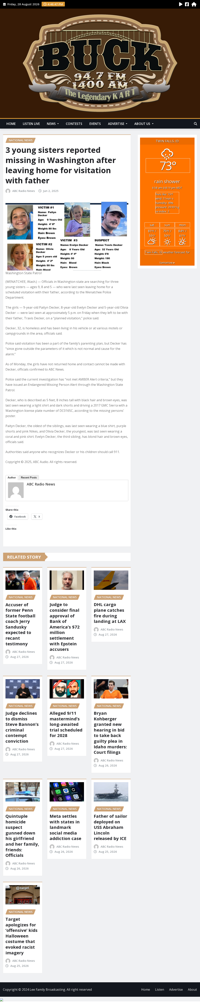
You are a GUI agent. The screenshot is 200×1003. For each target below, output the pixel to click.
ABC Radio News (23, 191)
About (192, 989)
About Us (142, 124)
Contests (74, 124)
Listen (159, 989)
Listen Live (31, 124)
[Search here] (195, 124)
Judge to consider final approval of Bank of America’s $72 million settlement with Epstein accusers (65, 626)
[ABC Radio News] (16, 490)
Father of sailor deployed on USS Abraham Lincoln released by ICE (110, 827)
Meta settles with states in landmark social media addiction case (65, 827)
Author (12, 477)
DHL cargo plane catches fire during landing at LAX (110, 612)
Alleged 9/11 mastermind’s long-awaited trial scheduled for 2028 (66, 724)
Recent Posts (29, 477)
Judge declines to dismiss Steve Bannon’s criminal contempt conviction (22, 727)
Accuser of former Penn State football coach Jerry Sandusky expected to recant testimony (20, 624)
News (51, 124)
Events (95, 124)
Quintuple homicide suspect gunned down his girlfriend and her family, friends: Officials (22, 835)
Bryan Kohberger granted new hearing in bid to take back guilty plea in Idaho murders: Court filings (110, 732)
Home (11, 124)
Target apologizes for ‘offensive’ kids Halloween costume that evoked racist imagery (21, 936)
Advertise (116, 124)
